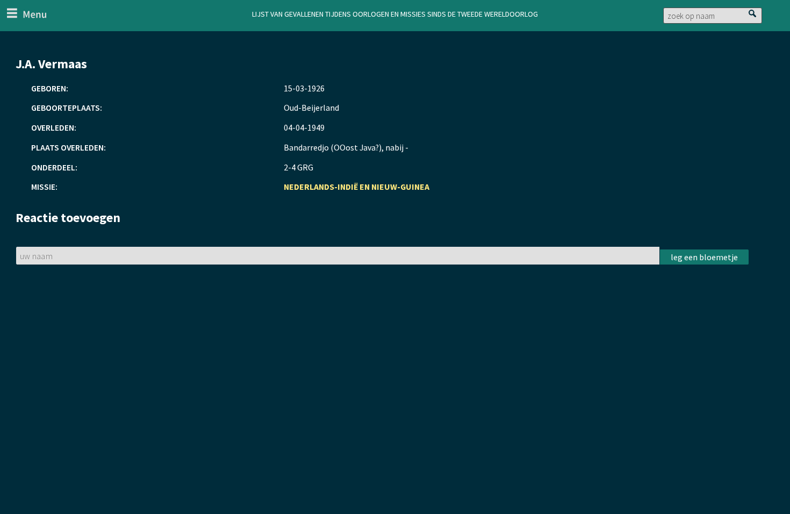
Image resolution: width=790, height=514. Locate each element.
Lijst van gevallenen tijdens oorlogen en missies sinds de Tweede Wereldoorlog (395, 13)
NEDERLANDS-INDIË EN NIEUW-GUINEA (356, 186)
